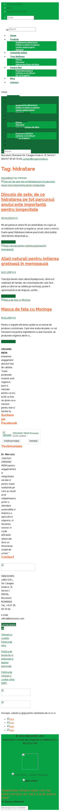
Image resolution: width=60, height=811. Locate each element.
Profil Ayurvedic (15, 4)
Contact (14, 82)
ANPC (4, 683)
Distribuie (34, 441)
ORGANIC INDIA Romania (25, 433)
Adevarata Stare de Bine (27, 64)
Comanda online (18, 52)
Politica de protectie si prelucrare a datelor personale (7, 659)
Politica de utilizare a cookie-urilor (8, 676)
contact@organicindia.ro (35, 158)
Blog (9, 7)
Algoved (19, 112)
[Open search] (7, 29)
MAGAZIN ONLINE (17, 11)
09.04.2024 (7, 218)
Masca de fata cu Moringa (26, 309)
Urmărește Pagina (11, 441)
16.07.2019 (6, 272)
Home (13, 35)
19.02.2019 (6, 317)
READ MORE (8, 242)
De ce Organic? (23, 75)
